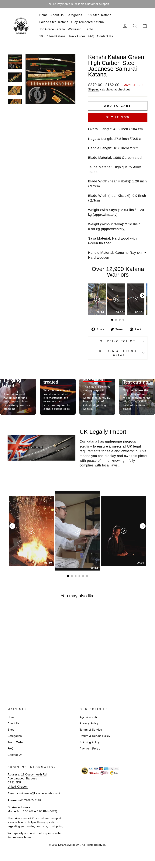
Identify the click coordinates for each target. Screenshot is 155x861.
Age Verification (90, 717)
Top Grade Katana (52, 29)
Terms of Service (91, 729)
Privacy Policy (89, 723)
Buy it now (118, 117)
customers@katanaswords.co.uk (39, 793)
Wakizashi (75, 29)
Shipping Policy (117, 341)
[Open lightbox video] (97, 299)
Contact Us (105, 36)
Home (43, 15)
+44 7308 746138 (29, 800)
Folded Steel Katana (54, 22)
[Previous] (12, 526)
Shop (11, 729)
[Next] (143, 295)
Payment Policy (90, 748)
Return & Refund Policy (117, 353)
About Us (57, 15)
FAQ (91, 36)
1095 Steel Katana (98, 15)
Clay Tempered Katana (87, 22)
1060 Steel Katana (52, 36)
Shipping (93, 89)
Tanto (89, 29)
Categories (74, 15)
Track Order (76, 36)
